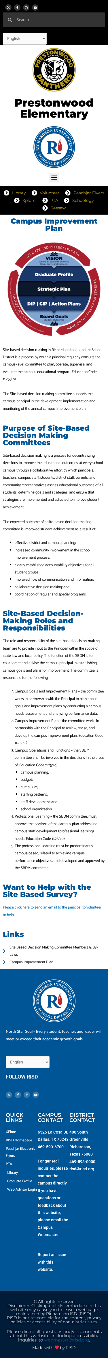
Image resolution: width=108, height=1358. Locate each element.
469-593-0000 (82, 1161)
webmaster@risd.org (66, 1340)
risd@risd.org (81, 1169)
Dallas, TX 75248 (53, 1139)
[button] (54, 177)
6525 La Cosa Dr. (53, 1132)
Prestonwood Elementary (54, 108)
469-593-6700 (51, 1147)
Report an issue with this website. (52, 1262)
